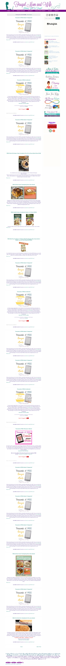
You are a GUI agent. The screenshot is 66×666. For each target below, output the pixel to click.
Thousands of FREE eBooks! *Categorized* (23, 17)
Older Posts (39, 646)
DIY (13, 10)
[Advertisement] (24, 46)
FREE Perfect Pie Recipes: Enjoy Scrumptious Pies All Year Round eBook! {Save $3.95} (24, 153)
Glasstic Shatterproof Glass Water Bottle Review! (54, 52)
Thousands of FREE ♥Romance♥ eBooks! (24, 428)
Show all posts (29, 14)
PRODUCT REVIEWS (21, 10)
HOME (8, 10)
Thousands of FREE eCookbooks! (23, 80)
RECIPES (50, 10)
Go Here (26, 106)
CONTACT (57, 10)
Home (21, 646)
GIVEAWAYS (30, 10)
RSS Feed (32, 75)
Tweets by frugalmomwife (51, 36)
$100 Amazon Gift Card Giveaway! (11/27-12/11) (54, 47)
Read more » (8, 39)
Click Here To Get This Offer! (24, 103)
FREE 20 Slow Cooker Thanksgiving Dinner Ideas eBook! (24, 184)
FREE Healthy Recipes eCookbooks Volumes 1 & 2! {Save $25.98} (24, 212)
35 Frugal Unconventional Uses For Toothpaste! (54, 42)
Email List (27, 75)
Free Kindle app (38, 35)
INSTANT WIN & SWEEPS (40, 10)
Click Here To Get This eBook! (23, 639)
